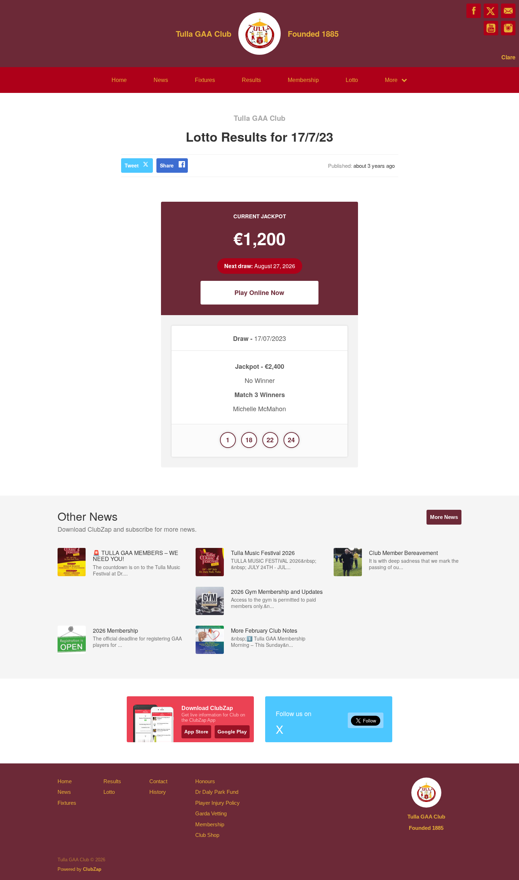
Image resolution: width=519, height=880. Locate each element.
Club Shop (207, 835)
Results (251, 80)
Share (167, 165)
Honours (205, 781)
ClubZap (92, 869)
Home (119, 80)
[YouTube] (491, 28)
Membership (303, 80)
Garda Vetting (211, 813)
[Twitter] (491, 11)
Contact (158, 781)
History (157, 792)
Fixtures (205, 80)
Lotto (352, 80)
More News (444, 517)
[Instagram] (508, 28)
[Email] (508, 11)
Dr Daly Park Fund (216, 792)
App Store (196, 731)
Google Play (232, 731)
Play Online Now (259, 292)
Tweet (132, 165)
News (161, 80)
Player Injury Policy (217, 803)
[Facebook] (473, 11)
